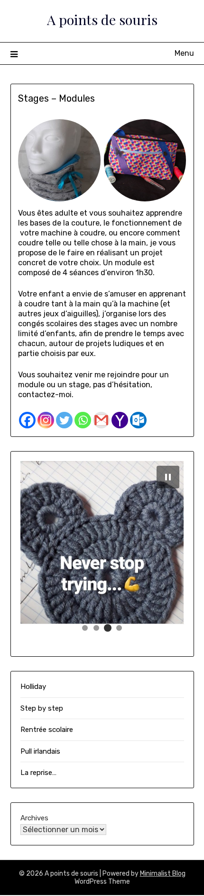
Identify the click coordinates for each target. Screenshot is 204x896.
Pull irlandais (40, 751)
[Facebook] (27, 420)
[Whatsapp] (82, 420)
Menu (184, 53)
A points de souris (102, 19)
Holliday (33, 686)
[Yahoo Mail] (119, 420)
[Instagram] (45, 420)
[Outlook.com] (138, 420)
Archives (34, 818)
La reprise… (38, 772)
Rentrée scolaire (46, 729)
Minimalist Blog (162, 874)
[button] (85, 628)
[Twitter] (64, 420)
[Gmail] (101, 420)
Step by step (41, 708)
